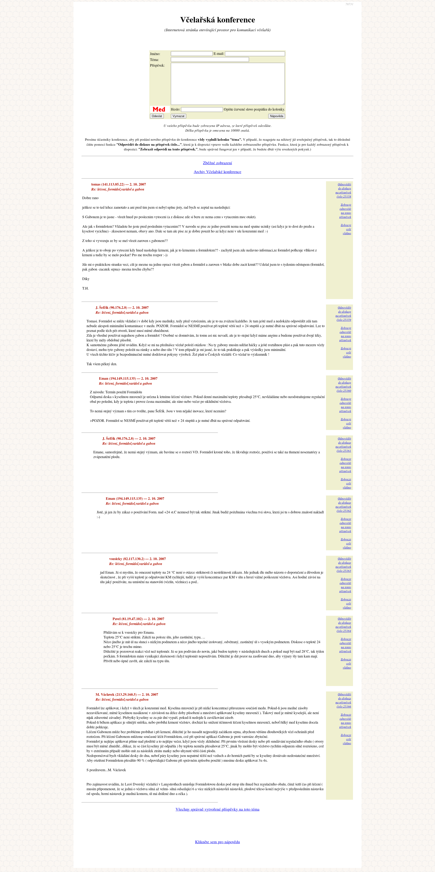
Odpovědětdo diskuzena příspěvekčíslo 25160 (343, 384)
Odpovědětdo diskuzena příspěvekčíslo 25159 (343, 313)
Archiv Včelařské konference (217, 171)
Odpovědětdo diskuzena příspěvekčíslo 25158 (343, 190)
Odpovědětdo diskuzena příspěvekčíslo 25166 (343, 700)
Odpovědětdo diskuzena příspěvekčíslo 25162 (343, 504)
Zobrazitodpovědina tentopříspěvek (345, 211)
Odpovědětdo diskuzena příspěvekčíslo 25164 (343, 624)
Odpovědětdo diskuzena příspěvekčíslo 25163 (343, 564)
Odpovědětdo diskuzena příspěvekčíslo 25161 (343, 444)
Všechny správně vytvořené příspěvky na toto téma (217, 809)
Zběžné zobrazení (217, 162)
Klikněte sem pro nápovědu (217, 841)
